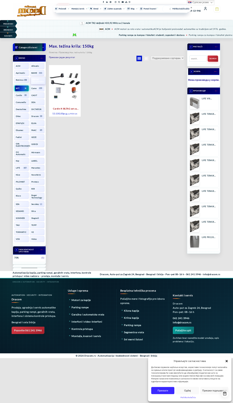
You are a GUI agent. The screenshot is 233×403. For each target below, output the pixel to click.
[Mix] (126, 1)
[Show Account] (205, 9)
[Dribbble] (129, 1)
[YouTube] (122, 1)
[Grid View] (139, 58)
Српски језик (200, 2)
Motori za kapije (81, 299)
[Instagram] (115, 1)
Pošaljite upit (183, 330)
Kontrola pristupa (82, 328)
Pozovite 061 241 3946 (28, 330)
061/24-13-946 (192, 10)
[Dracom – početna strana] (29, 8)
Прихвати (163, 390)
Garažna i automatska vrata (87, 314)
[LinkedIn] (107, 1)
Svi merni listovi (133, 339)
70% (16, 257)
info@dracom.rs (182, 322)
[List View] (146, 58)
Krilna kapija (131, 317)
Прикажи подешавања (214, 390)
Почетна (53, 52)
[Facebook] (103, 1)
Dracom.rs (90, 355)
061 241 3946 (181, 318)
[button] (226, 361)
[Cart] (217, 9)
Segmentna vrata (134, 332)
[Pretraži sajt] (165, 9)
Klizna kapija (131, 310)
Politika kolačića (188, 397)
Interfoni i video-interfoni (86, 321)
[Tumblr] (119, 1)
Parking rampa (132, 325)
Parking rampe (80, 307)
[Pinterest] (110, 1)
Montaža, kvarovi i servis (86, 335)
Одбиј (187, 390)
